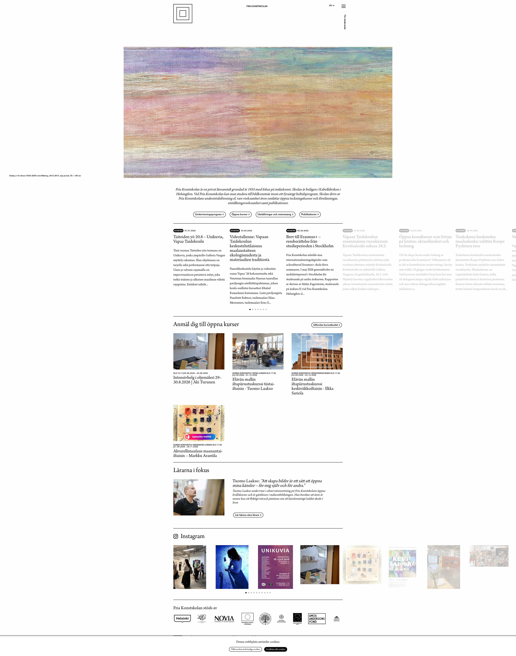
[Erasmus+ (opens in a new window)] (248, 619)
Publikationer (309, 214)
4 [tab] (258, 309)
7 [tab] (266, 309)
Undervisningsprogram (208, 214)
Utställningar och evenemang (274, 214)
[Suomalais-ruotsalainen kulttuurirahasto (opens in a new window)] (317, 619)
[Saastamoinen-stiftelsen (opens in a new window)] (297, 619)
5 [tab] (260, 309)
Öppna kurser (240, 214)
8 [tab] (264, 592)
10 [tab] (270, 592)
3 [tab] (255, 309)
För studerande (345, 22)
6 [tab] (263, 309)
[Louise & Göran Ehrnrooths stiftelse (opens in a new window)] (202, 619)
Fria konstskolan (256, 7)
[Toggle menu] (343, 5)
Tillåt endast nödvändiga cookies (245, 649)
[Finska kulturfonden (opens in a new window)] (265, 619)
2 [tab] (252, 309)
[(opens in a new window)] (281, 619)
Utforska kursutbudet (325, 325)
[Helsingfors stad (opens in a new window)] (182, 619)
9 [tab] (267, 592)
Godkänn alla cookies (275, 649)
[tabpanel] (201, 258)
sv (330, 6)
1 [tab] (250, 309)
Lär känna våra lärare (247, 515)
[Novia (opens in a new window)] (224, 619)
